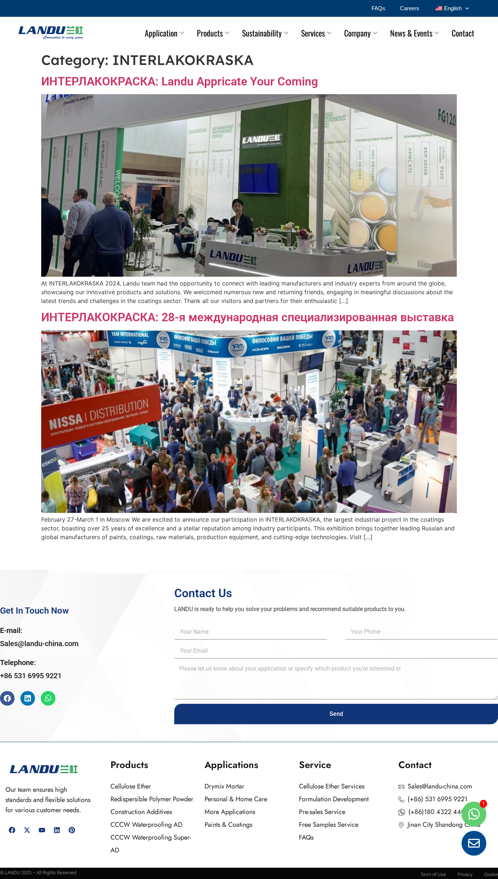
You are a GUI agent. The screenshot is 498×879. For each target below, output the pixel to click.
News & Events (411, 33)
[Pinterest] (71, 830)
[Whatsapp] (48, 698)
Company (357, 33)
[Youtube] (41, 830)
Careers (409, 8)
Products (210, 33)
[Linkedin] (27, 698)
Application (161, 33)
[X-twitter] (27, 830)
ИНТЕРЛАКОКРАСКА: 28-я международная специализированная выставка (247, 317)
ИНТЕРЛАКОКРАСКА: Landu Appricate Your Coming (179, 81)
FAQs (378, 8)
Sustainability (262, 33)
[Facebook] (7, 698)
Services (313, 33)
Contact (463, 33)
